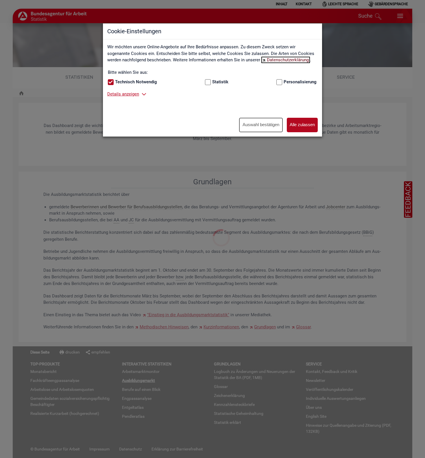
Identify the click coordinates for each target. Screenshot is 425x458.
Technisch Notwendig (136, 81)
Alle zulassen (302, 124)
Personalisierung (300, 81)
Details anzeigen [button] (123, 94)
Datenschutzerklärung (288, 59)
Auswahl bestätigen (261, 124)
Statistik (220, 81)
